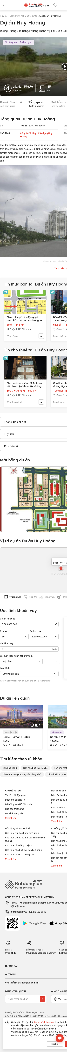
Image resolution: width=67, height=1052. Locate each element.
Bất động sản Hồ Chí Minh (18, 804)
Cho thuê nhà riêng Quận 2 (18, 845)
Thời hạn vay (6, 643)
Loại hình (5, 668)
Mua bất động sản (14, 813)
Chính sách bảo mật (44, 1022)
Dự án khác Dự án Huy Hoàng (46, 15)
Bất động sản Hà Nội (15, 799)
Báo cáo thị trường (14, 808)
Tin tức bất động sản (15, 795)
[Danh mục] (4, 5)
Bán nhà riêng (10, 767)
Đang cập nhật (10, 732)
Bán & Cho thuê (11, 103)
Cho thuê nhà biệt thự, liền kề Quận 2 (23, 849)
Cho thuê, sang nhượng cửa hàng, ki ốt (22, 774)
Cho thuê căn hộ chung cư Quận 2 (22, 833)
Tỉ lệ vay (4, 631)
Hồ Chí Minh (14, 15)
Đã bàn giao (57, 732)
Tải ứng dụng (41, 5)
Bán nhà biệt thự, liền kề (35, 767)
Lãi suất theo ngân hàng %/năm (16, 656)
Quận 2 (26, 15)
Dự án (3, 15)
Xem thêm (10, 818)
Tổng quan (36, 103)
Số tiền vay (35, 631)
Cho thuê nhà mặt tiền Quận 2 (20, 854)
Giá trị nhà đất (7, 618)
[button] (61, 568)
